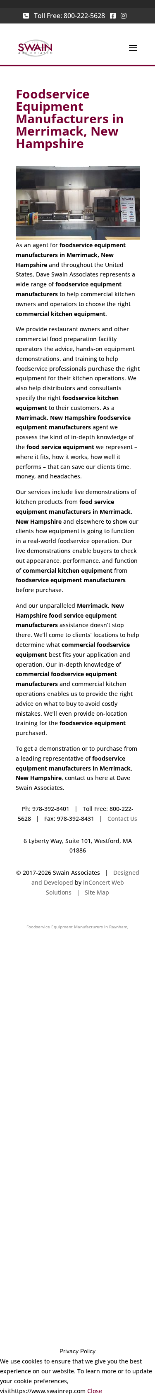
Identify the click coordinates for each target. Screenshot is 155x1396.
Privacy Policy (77, 1351)
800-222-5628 (84, 15)
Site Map (97, 892)
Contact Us (122, 818)
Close (94, 1391)
